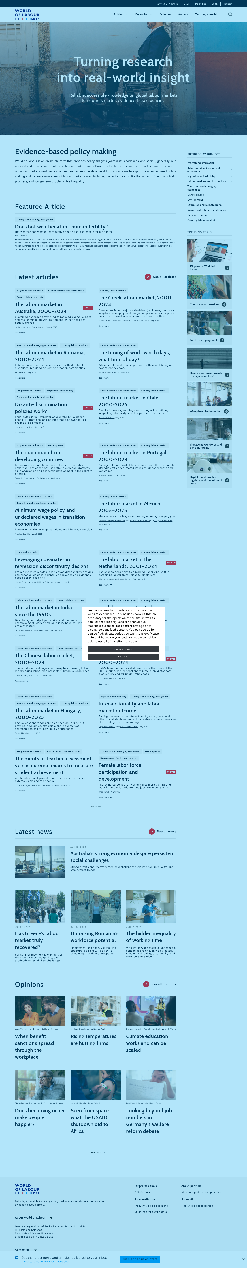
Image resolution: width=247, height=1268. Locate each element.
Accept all (123, 657)
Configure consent (123, 649)
